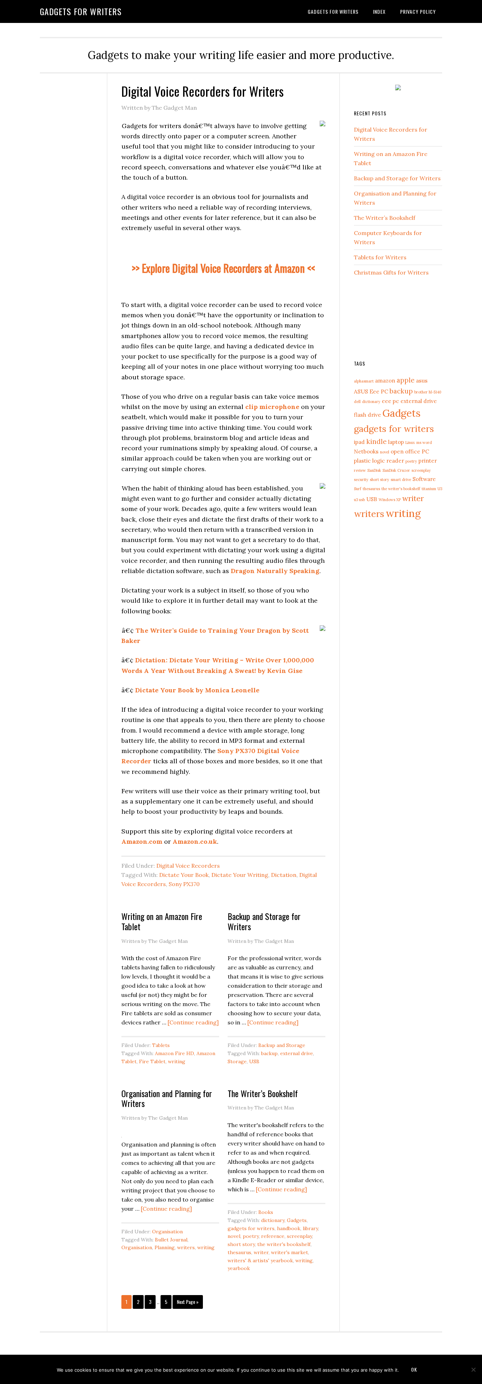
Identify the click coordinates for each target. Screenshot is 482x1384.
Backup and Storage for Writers (264, 921)
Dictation (283, 874)
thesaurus (239, 1252)
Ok (414, 1369)
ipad (359, 441)
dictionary (272, 1220)
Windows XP (390, 499)
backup (269, 1053)
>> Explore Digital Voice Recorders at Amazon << (223, 268)
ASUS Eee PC (371, 391)
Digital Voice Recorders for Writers (202, 91)
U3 (440, 488)
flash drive (367, 414)
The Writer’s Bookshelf (263, 1093)
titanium (429, 488)
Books (265, 1212)
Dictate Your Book (184, 874)
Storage (237, 1061)
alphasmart (364, 381)
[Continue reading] (193, 1022)
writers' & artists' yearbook (260, 1260)
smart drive (401, 479)
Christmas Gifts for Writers (391, 272)
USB (254, 1061)
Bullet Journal (171, 1239)
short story (241, 1244)
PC (425, 451)
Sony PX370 (184, 883)
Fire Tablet (152, 1061)
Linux (410, 442)
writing (176, 1061)
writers (186, 1247)
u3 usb (359, 499)
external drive (296, 1053)
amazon (385, 380)
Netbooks (366, 451)
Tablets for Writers (380, 257)
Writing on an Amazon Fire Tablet (161, 921)
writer (261, 1252)
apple (406, 380)
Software (424, 478)
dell (357, 401)
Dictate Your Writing (239, 874)
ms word (424, 442)
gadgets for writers (251, 1228)
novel (234, 1236)
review (360, 470)
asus (422, 380)
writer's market (289, 1252)
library (310, 1228)
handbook (288, 1228)
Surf (357, 488)
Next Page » (188, 1301)
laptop (396, 441)
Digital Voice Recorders (188, 865)
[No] (473, 1369)
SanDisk (374, 470)
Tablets (161, 1045)
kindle (376, 441)
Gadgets (297, 1220)
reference (272, 1236)
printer (427, 460)
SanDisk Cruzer (396, 470)
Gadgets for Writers (81, 11)
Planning (165, 1247)
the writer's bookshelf (284, 1244)
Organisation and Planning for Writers (166, 1098)
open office (405, 451)
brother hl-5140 (427, 392)
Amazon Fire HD (174, 1053)
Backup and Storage (281, 1045)
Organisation (167, 1231)
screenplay (299, 1236)
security (361, 479)
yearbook (239, 1268)
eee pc (390, 400)
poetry (251, 1236)
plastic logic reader (379, 460)
